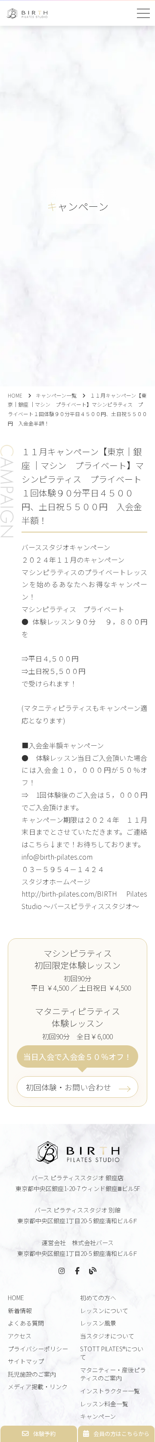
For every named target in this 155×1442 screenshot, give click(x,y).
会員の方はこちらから (121, 1434)
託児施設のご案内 (32, 1374)
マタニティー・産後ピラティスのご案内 (113, 1374)
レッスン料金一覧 (104, 1403)
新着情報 (20, 1310)
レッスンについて (104, 1310)
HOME (15, 395)
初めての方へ (98, 1297)
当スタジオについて (107, 1336)
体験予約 (44, 1434)
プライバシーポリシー (38, 1348)
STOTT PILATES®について (111, 1353)
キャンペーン (98, 1416)
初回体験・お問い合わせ (68, 1087)
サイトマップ (26, 1361)
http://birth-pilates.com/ (59, 893)
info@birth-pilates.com (57, 856)
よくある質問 (26, 1323)
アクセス (19, 1336)
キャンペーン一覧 (56, 395)
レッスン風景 (98, 1323)
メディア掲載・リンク (38, 1386)
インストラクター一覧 (110, 1391)
